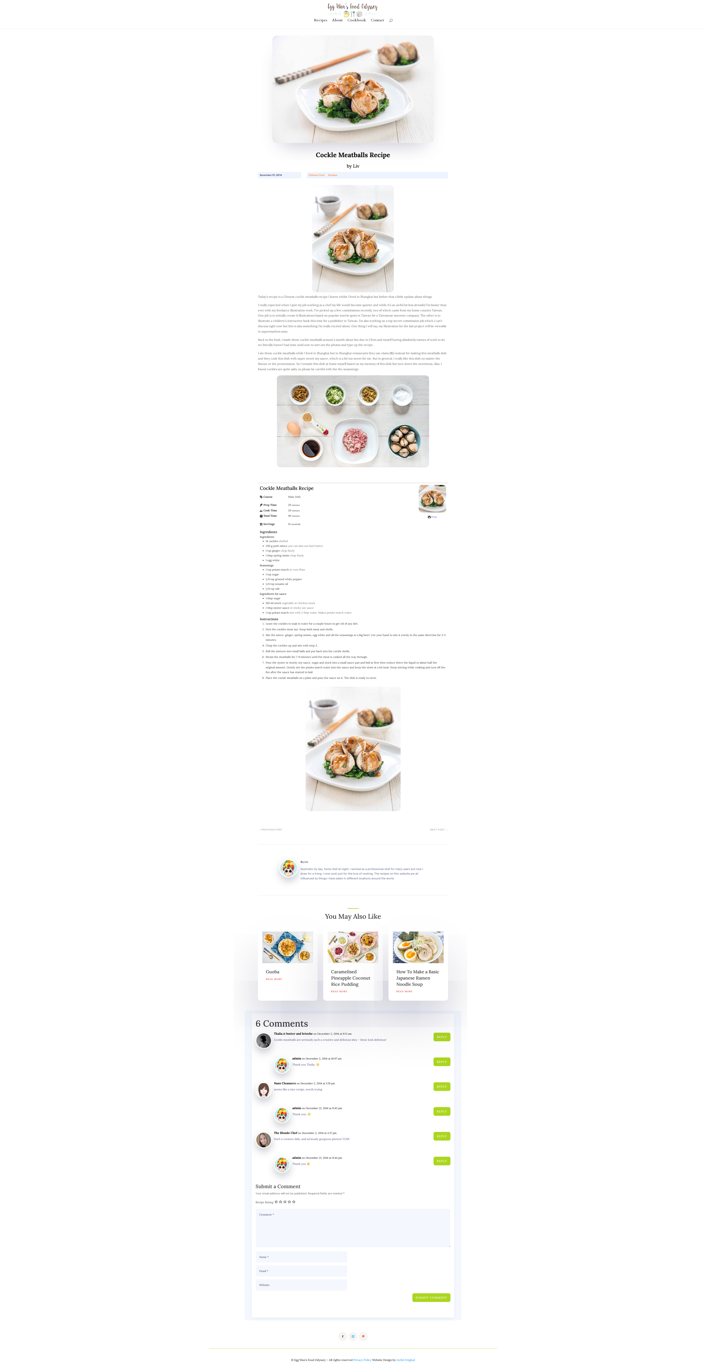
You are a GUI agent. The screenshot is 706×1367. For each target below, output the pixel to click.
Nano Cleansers (285, 1083)
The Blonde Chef (285, 1133)
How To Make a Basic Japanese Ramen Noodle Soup (417, 978)
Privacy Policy (362, 1360)
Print (434, 517)
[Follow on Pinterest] (363, 1336)
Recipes (320, 21)
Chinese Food (317, 175)
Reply (442, 1037)
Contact (377, 21)
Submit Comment (431, 1297)
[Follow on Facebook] (342, 1336)
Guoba (272, 972)
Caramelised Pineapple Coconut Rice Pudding (350, 978)
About (337, 21)
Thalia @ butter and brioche (293, 1033)
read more (274, 979)
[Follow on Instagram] (353, 1336)
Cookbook (356, 21)
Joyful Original (405, 1360)
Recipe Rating (264, 1202)
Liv (306, 862)
